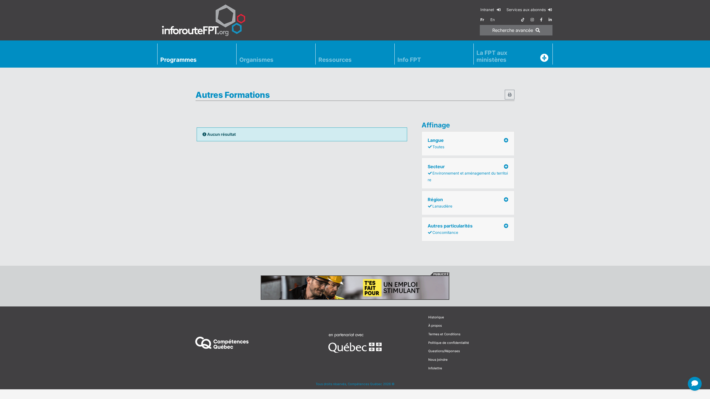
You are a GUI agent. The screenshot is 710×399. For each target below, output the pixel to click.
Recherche (512, 30)
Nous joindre (438, 360)
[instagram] (532, 19)
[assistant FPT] (695, 384)
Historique (436, 317)
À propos (435, 326)
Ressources (335, 59)
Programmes (178, 59)
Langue (436, 143)
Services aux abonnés (526, 9)
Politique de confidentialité (448, 343)
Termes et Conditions (444, 334)
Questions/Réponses (444, 351)
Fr (482, 19)
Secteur (468, 173)
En (492, 19)
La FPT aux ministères (491, 56)
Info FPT (409, 59)
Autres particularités (450, 229)
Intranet (487, 9)
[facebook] (541, 19)
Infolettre (435, 368)
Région (440, 202)
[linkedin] (550, 19)
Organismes (256, 59)
